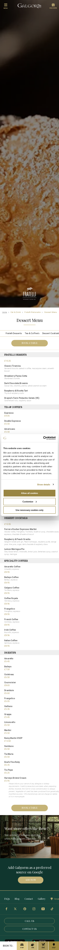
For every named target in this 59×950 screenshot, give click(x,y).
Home (4, 312)
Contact (28, 898)
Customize (27, 501)
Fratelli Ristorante (32, 312)
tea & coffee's (32, 333)
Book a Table (30, 342)
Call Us (29, 920)
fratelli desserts (14, 333)
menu (6, 8)
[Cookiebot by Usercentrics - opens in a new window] (43, 438)
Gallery (41, 898)
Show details (43, 484)
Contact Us (29, 928)
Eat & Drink (16, 312)
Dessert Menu (50, 312)
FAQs (7, 898)
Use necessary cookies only (29, 510)
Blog (17, 898)
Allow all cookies (29, 493)
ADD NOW (30, 879)
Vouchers (53, 8)
